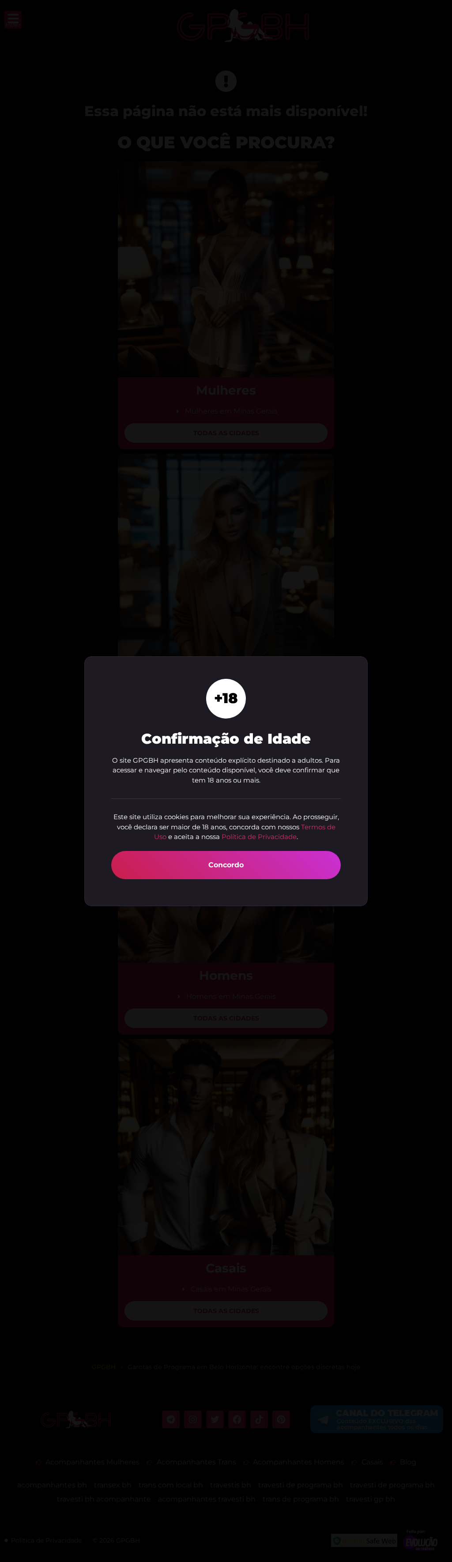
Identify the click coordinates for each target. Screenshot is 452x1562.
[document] (226, 781)
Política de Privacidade (259, 836)
